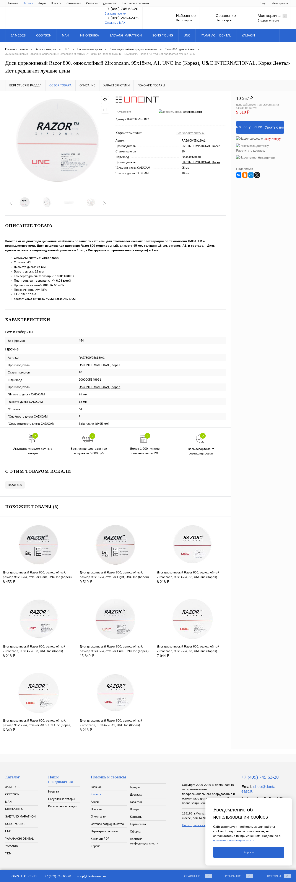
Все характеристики (190, 133)
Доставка (136, 794)
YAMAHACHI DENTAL (19, 838)
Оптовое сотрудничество (101, 3)
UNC (8, 831)
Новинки (53, 791)
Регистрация (280, 3)
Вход (263, 3)
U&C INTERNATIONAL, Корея (201, 162)
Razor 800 (15, 485)
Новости (56, 3)
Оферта (135, 831)
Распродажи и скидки (62, 806)
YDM (8, 853)
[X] (257, 175)
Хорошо (249, 852)
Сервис (95, 846)
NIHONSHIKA (14, 809)
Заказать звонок (115, 13)
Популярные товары (61, 799)
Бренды (135, 787)
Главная (13, 3)
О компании (74, 3)
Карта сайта (138, 824)
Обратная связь (24, 876)
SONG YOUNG (14, 824)
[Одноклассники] (244, 175)
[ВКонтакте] (238, 175)
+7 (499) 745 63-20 (57, 876)
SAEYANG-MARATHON (20, 816)
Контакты (136, 816)
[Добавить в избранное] (105, 100)
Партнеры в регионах (135, 3)
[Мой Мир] (251, 175)
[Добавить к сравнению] (105, 110)
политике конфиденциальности (233, 840)
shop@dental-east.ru (91, 876)
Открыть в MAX (115, 22)
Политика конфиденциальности (144, 841)
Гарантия (136, 802)
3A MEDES (12, 787)
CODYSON (12, 794)
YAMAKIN (11, 846)
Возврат (135, 809)
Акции (42, 3)
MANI (8, 801)
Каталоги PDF (100, 838)
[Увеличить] (58, 141)
